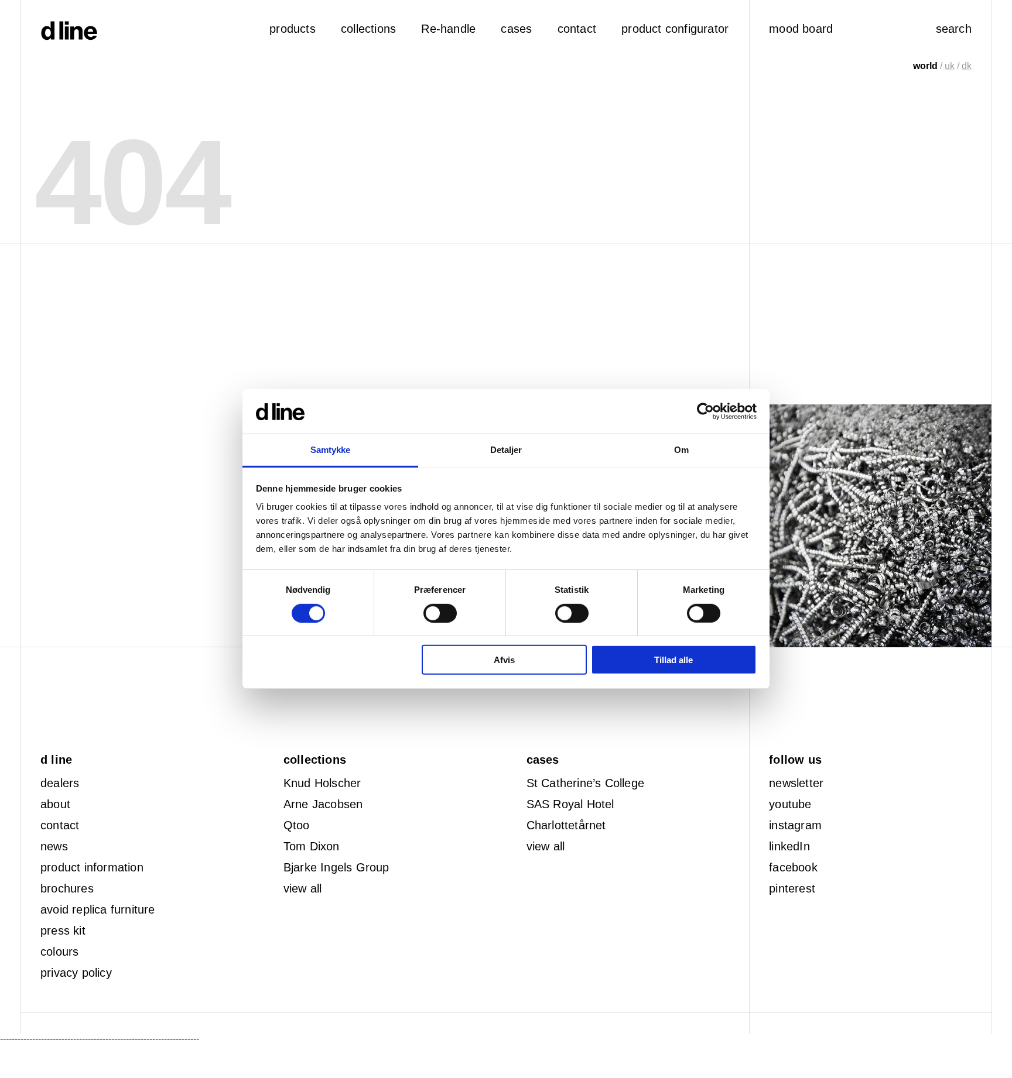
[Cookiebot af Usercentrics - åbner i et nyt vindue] (705, 411)
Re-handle (448, 28)
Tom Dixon (311, 846)
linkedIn (789, 846)
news (54, 846)
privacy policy (76, 972)
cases (516, 28)
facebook (793, 867)
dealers (59, 783)
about (55, 804)
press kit (63, 930)
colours (59, 951)
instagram (795, 825)
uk (950, 66)
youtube (790, 804)
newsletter (796, 783)
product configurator (675, 28)
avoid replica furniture (97, 909)
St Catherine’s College (585, 783)
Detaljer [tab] (506, 450)
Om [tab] (681, 450)
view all (302, 888)
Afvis (504, 660)
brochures (67, 888)
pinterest (792, 888)
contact (59, 825)
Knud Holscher (322, 783)
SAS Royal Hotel (570, 804)
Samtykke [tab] (330, 450)
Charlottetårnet (566, 825)
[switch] (440, 613)
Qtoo (296, 825)
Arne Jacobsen (323, 804)
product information (91, 867)
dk (967, 66)
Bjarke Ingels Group (336, 867)
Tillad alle (673, 660)
